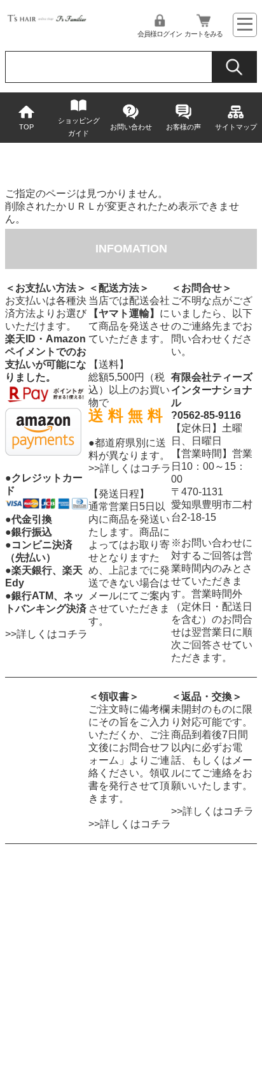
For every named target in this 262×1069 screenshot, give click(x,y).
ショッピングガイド (79, 127)
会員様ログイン (159, 34)
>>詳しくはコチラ (46, 634)
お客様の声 (183, 127)
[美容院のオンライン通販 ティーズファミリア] (46, 20)
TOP (26, 127)
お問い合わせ (131, 127)
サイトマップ (236, 127)
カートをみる (203, 34)
